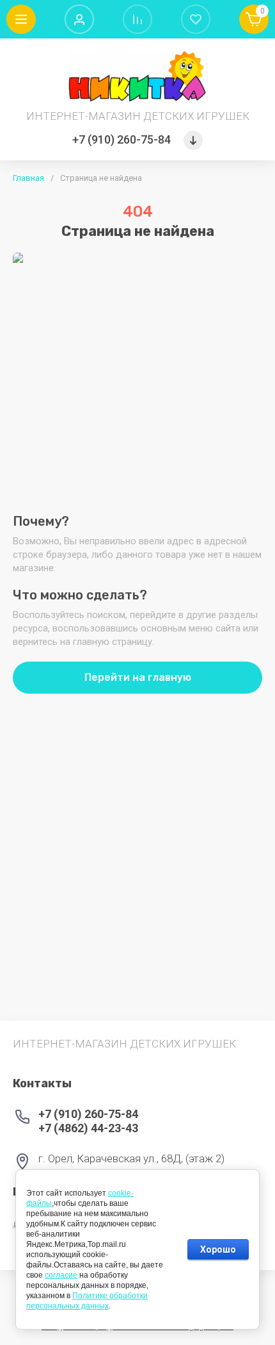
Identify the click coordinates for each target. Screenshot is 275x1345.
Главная (28, 178)
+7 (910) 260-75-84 (121, 139)
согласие (61, 1275)
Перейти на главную (137, 677)
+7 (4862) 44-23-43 (88, 1128)
